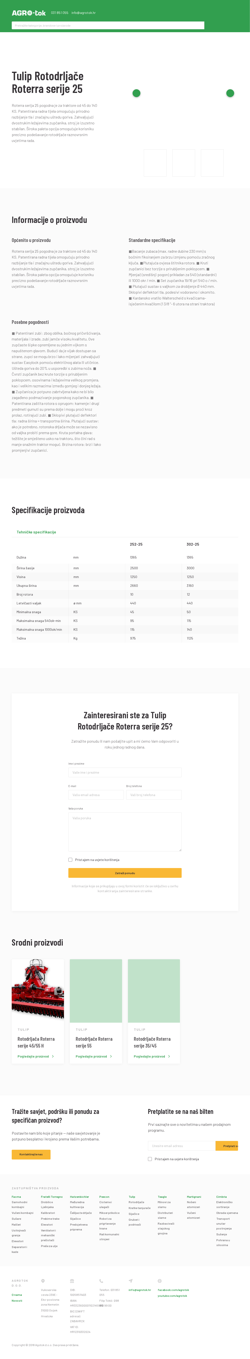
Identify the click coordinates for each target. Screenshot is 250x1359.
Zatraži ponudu (125, 873)
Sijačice (75, 1218)
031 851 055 (59, 12)
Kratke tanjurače (139, 1207)
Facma (16, 1196)
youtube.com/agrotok (172, 1295)
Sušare (16, 1218)
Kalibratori (48, 1212)
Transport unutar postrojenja (224, 1223)
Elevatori (17, 1241)
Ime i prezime (76, 763)
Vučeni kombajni (22, 1212)
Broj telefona (134, 786)
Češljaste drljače (81, 1212)
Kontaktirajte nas (31, 1154)
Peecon (104, 1196)
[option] (183, 93)
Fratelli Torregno (52, 1196)
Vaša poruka (75, 808)
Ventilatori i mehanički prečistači (48, 1235)
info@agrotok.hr (84, 12)
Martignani (194, 1196)
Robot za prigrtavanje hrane (107, 1223)
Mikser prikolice (109, 1212)
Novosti (17, 1300)
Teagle (162, 1196)
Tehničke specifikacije (36, 532)
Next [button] (230, 93)
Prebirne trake (50, 1218)
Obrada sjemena (227, 1212)
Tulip (132, 1196)
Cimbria (221, 1196)
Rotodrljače (136, 1202)
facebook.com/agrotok (173, 1289)
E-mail (72, 786)
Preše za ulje (49, 1246)
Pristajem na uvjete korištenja (97, 860)
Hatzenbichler (79, 1196)
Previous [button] (136, 93)
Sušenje (221, 1234)
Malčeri (16, 1224)
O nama (17, 1294)
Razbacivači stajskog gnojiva (166, 1228)
